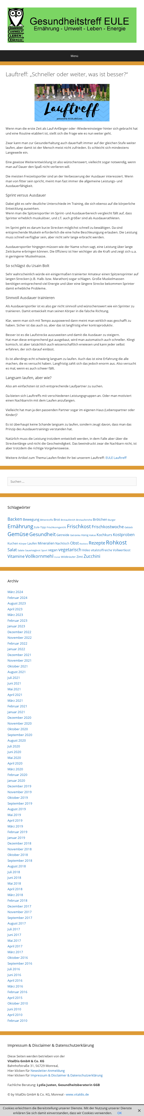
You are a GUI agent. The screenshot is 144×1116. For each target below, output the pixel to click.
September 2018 (20, 860)
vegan (53, 550)
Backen (15, 519)
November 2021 (20, 660)
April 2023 (15, 609)
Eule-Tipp (40, 527)
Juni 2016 (14, 975)
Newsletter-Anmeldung (48, 1070)
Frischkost (79, 526)
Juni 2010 (14, 1009)
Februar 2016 (17, 992)
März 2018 (15, 895)
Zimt (79, 557)
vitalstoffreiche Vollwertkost (110, 550)
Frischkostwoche (108, 526)
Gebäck (128, 527)
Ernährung (20, 526)
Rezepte (97, 543)
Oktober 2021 (18, 666)
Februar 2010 (17, 1020)
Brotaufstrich (68, 519)
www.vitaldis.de (77, 1094)
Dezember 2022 (19, 632)
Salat (12, 549)
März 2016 (15, 986)
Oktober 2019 (18, 797)
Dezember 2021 (19, 655)
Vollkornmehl (39, 556)
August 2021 (17, 672)
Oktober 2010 (18, 1003)
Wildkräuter (68, 557)
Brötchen (100, 519)
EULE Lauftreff (116, 458)
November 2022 (20, 637)
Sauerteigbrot (32, 550)
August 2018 (17, 866)
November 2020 (20, 723)
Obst (74, 543)
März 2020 (15, 769)
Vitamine (16, 556)
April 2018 (15, 889)
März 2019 (15, 826)
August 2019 (17, 809)
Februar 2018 (17, 900)
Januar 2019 (16, 838)
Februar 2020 (17, 775)
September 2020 (20, 735)
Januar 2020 (16, 780)
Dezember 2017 (19, 906)
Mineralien (46, 543)
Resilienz (84, 543)
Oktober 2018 (18, 855)
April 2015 (15, 998)
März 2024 (15, 592)
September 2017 (20, 918)
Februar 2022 (17, 643)
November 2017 (20, 912)
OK (119, 1113)
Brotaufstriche (84, 519)
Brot (57, 519)
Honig (84, 535)
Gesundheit (42, 534)
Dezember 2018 (19, 843)
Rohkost (116, 542)
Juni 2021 (14, 683)
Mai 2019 (14, 815)
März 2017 (15, 952)
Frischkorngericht (56, 527)
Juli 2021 (14, 677)
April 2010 (15, 1015)
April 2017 (15, 946)
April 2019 (15, 820)
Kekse (92, 535)
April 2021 (15, 695)
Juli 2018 (14, 872)
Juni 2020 (14, 752)
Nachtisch (62, 543)
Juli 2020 (14, 746)
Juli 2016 (14, 969)
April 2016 (15, 980)
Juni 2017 (14, 935)
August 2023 (17, 603)
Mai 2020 (14, 757)
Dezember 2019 (19, 786)
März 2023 (15, 615)
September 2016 (20, 963)
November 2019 (20, 792)
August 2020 (17, 740)
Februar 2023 (17, 620)
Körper (23, 543)
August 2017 (17, 923)
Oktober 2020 (18, 729)
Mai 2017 (14, 940)
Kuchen (13, 543)
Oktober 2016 (18, 957)
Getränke (75, 535)
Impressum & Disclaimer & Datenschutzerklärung (67, 1075)
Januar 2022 (16, 649)
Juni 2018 (14, 877)
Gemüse (18, 534)
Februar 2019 (17, 832)
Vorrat (57, 557)
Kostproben (124, 534)
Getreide (62, 535)
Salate (21, 550)
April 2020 (15, 763)
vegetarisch (69, 550)
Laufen (32, 543)
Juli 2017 (14, 929)
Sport (44, 550)
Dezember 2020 (19, 717)
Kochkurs (104, 534)
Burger (112, 519)
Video (86, 550)
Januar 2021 (16, 712)
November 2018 (20, 849)
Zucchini (92, 556)
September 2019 (20, 803)
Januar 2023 (16, 626)
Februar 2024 (17, 597)
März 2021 (15, 700)
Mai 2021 (14, 689)
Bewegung (31, 519)
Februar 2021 (17, 706)
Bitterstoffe (46, 519)
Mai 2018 (14, 883)
